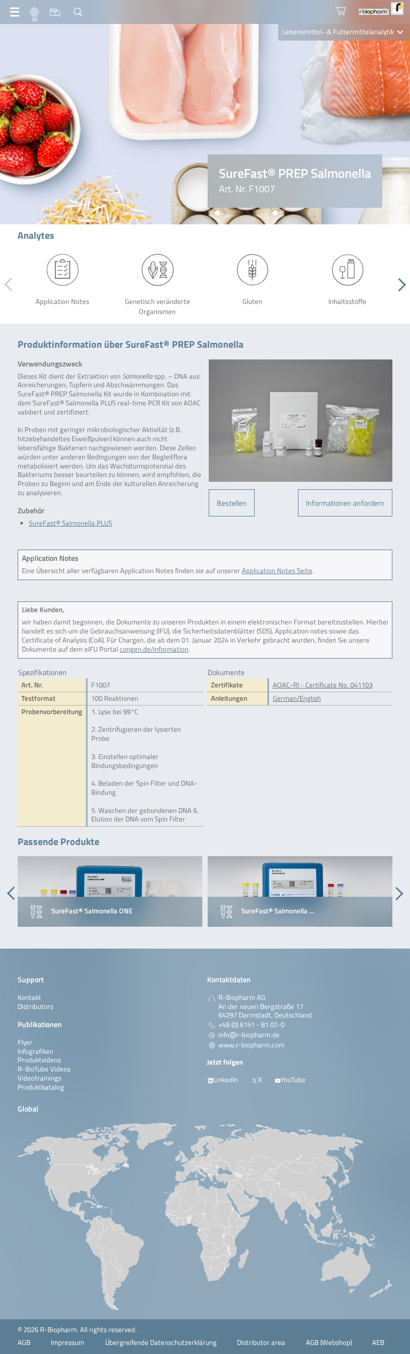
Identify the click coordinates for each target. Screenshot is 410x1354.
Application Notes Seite (277, 571)
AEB (378, 1342)
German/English (297, 698)
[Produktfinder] (55, 12)
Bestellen (232, 502)
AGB (24, 1342)
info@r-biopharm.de (249, 1035)
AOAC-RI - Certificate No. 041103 (323, 685)
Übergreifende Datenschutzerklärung (161, 1342)
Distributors (35, 1006)
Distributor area (261, 1342)
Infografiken (35, 1051)
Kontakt (29, 997)
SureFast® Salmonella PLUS (70, 523)
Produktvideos (39, 1060)
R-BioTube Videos (44, 1069)
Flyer (25, 1042)
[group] (110, 891)
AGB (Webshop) (329, 1342)
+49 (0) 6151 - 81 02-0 (251, 1025)
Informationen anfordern (345, 502)
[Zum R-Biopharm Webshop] (340, 10)
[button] (399, 284)
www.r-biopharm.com (251, 1045)
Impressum (67, 1342)
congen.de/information (154, 649)
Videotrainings (39, 1078)
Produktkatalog (41, 1087)
